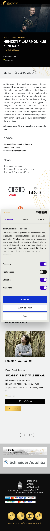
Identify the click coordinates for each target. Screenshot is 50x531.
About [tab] (41, 220)
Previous (22, 435)
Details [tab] (25, 220)
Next (31, 435)
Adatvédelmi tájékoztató (33, 488)
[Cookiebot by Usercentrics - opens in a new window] (36, 212)
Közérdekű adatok (32, 482)
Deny (25, 316)
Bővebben (13, 408)
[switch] (43, 272)
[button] (46, 3)
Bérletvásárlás (25, 401)
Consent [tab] (9, 220)
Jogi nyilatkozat (35, 492)
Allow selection (25, 308)
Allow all (25, 299)
